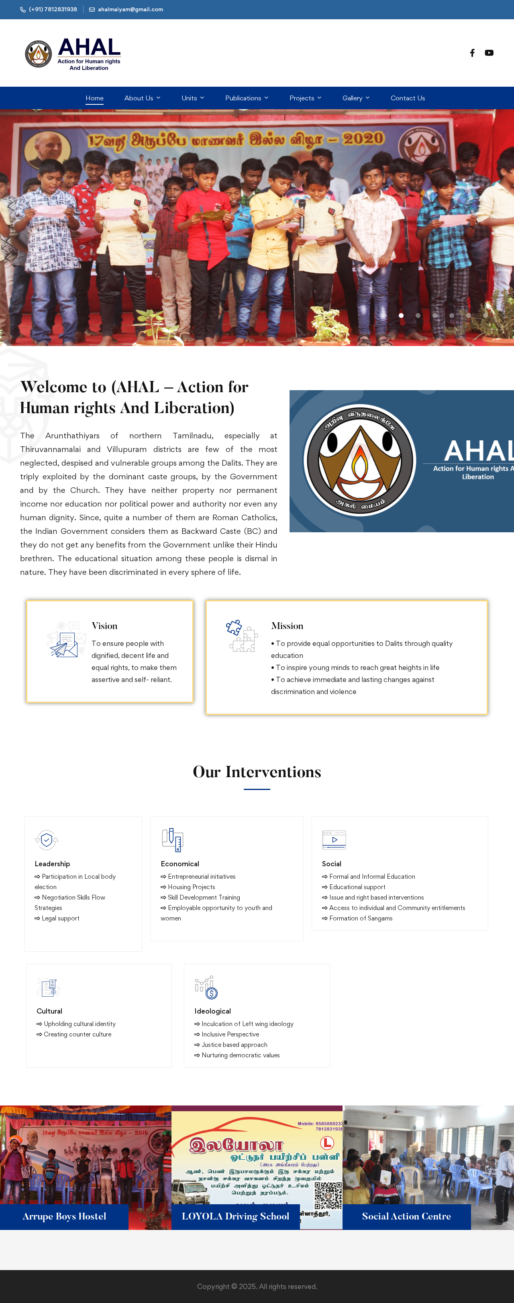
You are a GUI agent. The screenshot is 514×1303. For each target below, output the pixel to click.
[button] (384, 315)
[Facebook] (472, 52)
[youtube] (489, 52)
